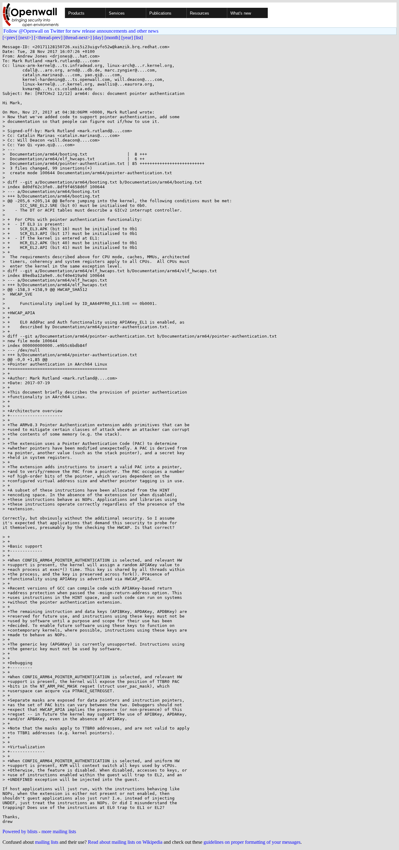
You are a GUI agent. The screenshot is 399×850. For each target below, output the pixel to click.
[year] (127, 37)
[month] (112, 37)
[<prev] (9, 37)
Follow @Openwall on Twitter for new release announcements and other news (80, 31)
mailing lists (46, 842)
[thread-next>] (78, 37)
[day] (98, 37)
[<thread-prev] (48, 37)
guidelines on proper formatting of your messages (252, 842)
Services (117, 13)
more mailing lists (58, 831)
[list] (138, 37)
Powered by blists (19, 831)
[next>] (25, 37)
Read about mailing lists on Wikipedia (125, 842)
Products (76, 13)
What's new (240, 13)
